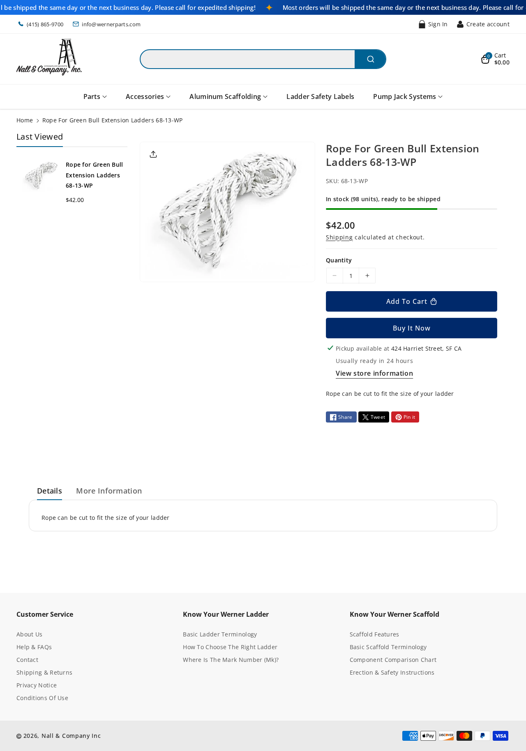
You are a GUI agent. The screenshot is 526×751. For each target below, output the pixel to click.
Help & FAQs (34, 647)
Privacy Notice (36, 685)
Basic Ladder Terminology (220, 634)
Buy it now (412, 328)
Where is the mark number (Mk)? (231, 660)
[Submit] (370, 59)
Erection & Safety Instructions (392, 672)
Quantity (339, 260)
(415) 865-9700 (45, 24)
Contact (27, 660)
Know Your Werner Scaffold (394, 614)
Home (24, 120)
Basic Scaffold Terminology (388, 647)
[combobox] (263, 59)
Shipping (339, 237)
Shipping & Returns (44, 672)
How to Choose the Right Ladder (230, 647)
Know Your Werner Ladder (226, 614)
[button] (495, 59)
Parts (92, 96)
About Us (29, 634)
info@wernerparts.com (111, 24)
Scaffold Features (374, 634)
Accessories (145, 96)
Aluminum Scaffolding (225, 96)
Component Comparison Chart (393, 660)
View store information (374, 373)
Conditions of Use (42, 698)
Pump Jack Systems (404, 96)
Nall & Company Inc (71, 736)
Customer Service (44, 614)
